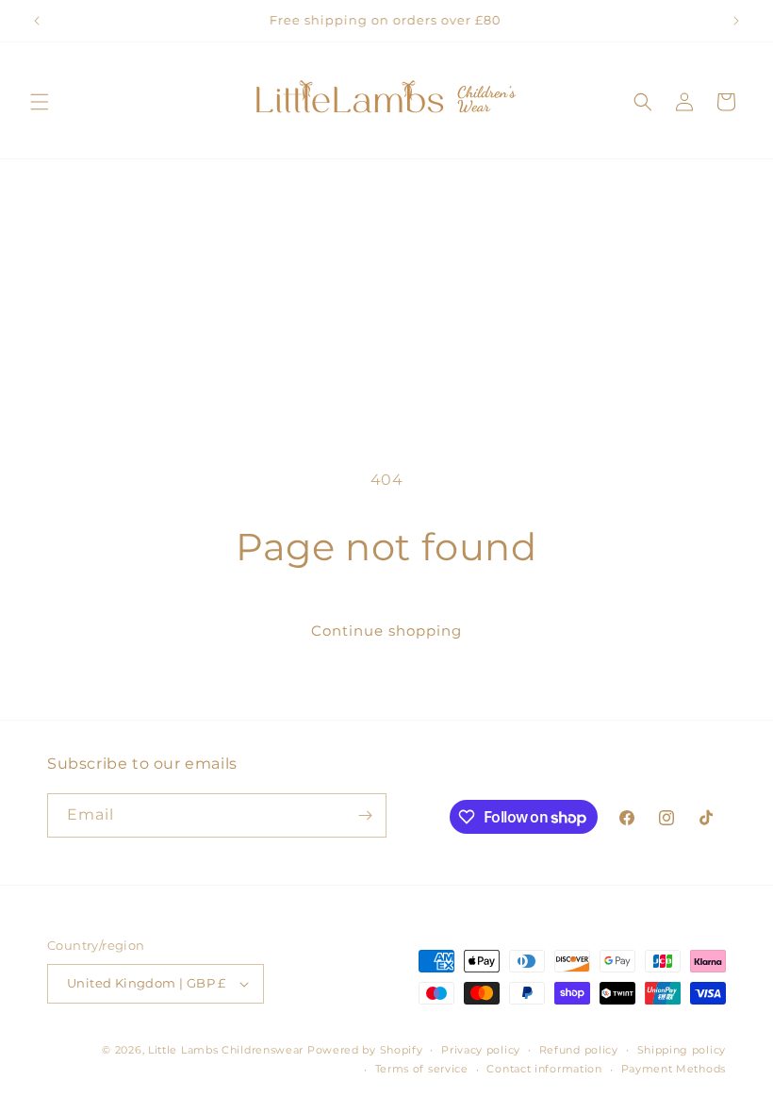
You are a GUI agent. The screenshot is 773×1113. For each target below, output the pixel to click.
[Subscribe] (365, 815)
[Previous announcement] (37, 21)
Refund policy (578, 1049)
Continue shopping (386, 631)
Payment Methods (674, 1068)
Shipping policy (682, 1049)
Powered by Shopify (365, 1049)
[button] (39, 102)
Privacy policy (480, 1049)
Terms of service (422, 1068)
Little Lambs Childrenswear (226, 1049)
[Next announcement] (736, 21)
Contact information (543, 1068)
